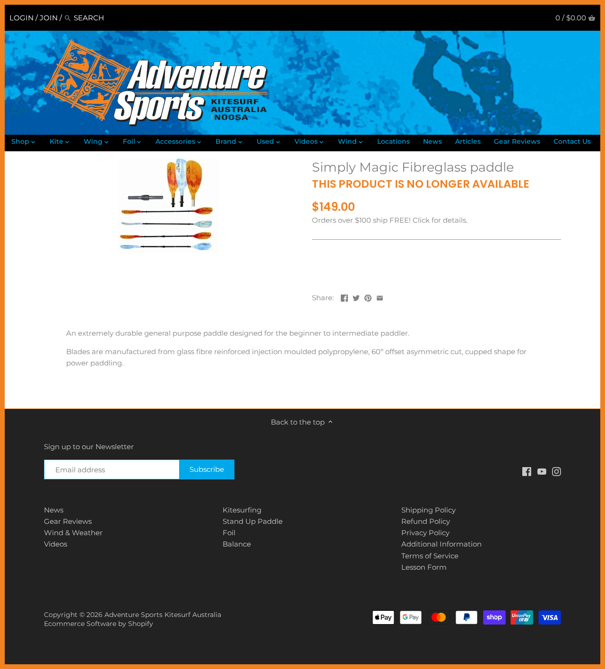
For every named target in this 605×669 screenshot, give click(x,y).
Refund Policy (425, 521)
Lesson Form (424, 567)
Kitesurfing (242, 509)
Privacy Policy (425, 532)
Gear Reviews (68, 521)
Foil (229, 532)
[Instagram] (556, 471)
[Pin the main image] (368, 296)
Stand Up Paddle (253, 521)
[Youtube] (541, 471)
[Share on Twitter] (356, 296)
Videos (55, 543)
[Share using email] (379, 296)
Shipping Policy (428, 509)
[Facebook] (526, 471)
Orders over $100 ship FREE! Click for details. (389, 220)
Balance (237, 543)
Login (21, 17)
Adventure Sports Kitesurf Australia (162, 614)
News (53, 509)
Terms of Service (429, 555)
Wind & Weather (73, 532)
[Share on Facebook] (344, 296)
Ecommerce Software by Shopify (98, 623)
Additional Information (441, 543)
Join (49, 17)
